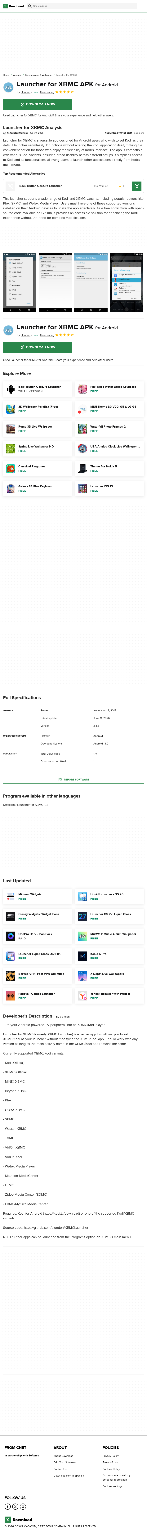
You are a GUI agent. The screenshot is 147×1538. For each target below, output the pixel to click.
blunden (65, 1016)
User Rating (47, 92)
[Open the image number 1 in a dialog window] (55, 282)
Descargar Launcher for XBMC (23, 805)
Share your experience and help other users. (84, 115)
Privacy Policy (111, 1456)
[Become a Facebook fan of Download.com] (8, 1507)
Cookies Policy (111, 1469)
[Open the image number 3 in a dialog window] (126, 282)
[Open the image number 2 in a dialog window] (91, 282)
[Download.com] (13, 6)
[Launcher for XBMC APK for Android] (8, 87)
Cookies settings (112, 1486)
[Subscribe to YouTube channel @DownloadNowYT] (23, 1507)
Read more (138, 133)
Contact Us (60, 1469)
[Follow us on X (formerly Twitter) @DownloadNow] (15, 1507)
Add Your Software (65, 1462)
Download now (40, 104)
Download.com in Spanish (69, 1475)
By (23, 92)
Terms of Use (110, 1462)
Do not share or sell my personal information (116, 1478)
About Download (63, 1456)
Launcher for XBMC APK (67, 84)
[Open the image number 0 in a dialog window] (19, 282)
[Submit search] (30, 6)
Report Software (76, 779)
